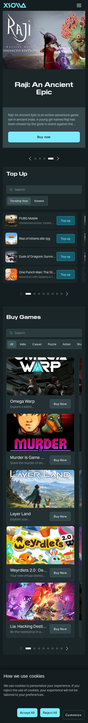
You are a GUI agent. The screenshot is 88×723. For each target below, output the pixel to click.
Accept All (27, 712)
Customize (73, 715)
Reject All (50, 712)
